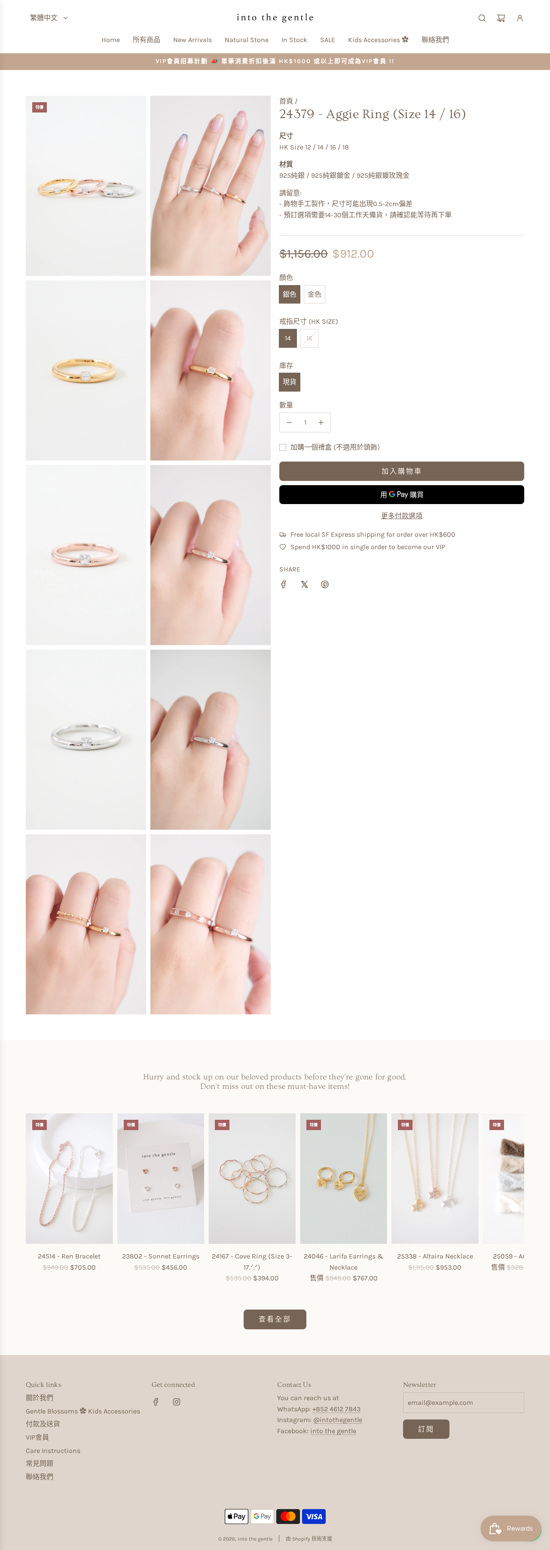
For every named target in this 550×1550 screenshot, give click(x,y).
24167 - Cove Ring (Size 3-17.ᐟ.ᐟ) (252, 1261)
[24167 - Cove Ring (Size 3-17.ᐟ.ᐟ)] (252, 1178)
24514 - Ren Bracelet (69, 1256)
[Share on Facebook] (283, 586)
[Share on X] (304, 586)
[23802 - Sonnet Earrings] (161, 1178)
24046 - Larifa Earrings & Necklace (344, 1261)
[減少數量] (289, 422)
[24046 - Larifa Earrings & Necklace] (343, 1178)
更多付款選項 (401, 516)
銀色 (289, 294)
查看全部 (275, 1319)
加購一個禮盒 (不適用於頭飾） (337, 447)
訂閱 (426, 1429)
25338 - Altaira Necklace (435, 1256)
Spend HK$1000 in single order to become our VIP (367, 547)
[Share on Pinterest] (324, 586)
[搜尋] (482, 18)
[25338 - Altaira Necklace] (435, 1178)
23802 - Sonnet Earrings (160, 1256)
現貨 (289, 382)
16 (309, 338)
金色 (314, 294)
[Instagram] (176, 1401)
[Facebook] (156, 1401)
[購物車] (501, 18)
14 (288, 338)
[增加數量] (321, 422)
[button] (35, 1198)
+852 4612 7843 (336, 1409)
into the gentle (333, 1431)
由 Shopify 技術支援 (309, 1539)
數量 (286, 405)
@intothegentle (337, 1420)
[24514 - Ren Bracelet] (69, 1178)
